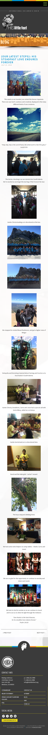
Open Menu (45, 4)
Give (25, 700)
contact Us (28, 690)
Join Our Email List (9, 720)
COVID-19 (26, 704)
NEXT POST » (41, 633)
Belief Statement (7, 693)
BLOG (25, 697)
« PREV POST (7, 633)
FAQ (3, 703)
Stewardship (6, 690)
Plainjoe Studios (36, 727)
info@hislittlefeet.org (31, 682)
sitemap (26, 693)
